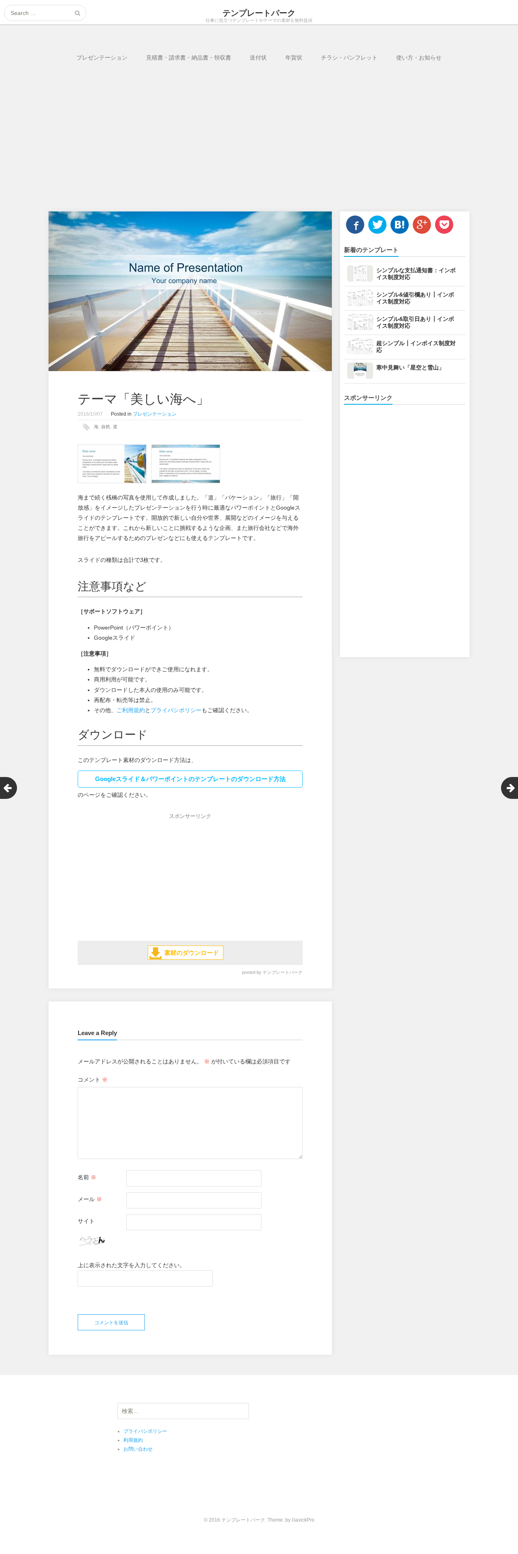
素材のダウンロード (191, 952)
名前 (87, 1177)
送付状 (258, 57)
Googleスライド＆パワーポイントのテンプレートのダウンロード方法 (190, 778)
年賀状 (293, 57)
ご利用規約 (131, 710)
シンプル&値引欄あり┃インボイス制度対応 (415, 298)
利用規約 (133, 1440)
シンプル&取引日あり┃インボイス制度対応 (415, 322)
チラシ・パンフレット (349, 57)
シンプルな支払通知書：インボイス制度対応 (416, 273)
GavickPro (303, 1520)
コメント (93, 1079)
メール (90, 1199)
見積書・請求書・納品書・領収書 (188, 57)
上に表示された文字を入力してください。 (131, 1265)
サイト (86, 1221)
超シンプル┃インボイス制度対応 (416, 346)
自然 (105, 426)
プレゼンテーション (101, 57)
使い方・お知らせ (419, 57)
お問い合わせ (138, 1449)
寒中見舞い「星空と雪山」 (410, 367)
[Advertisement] (259, 142)
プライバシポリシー (176, 710)
